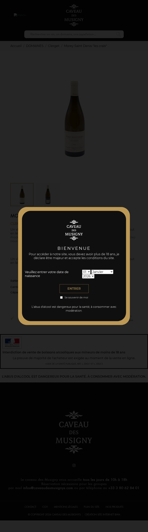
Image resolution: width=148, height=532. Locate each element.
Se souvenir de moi (76, 297)
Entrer (74, 288)
